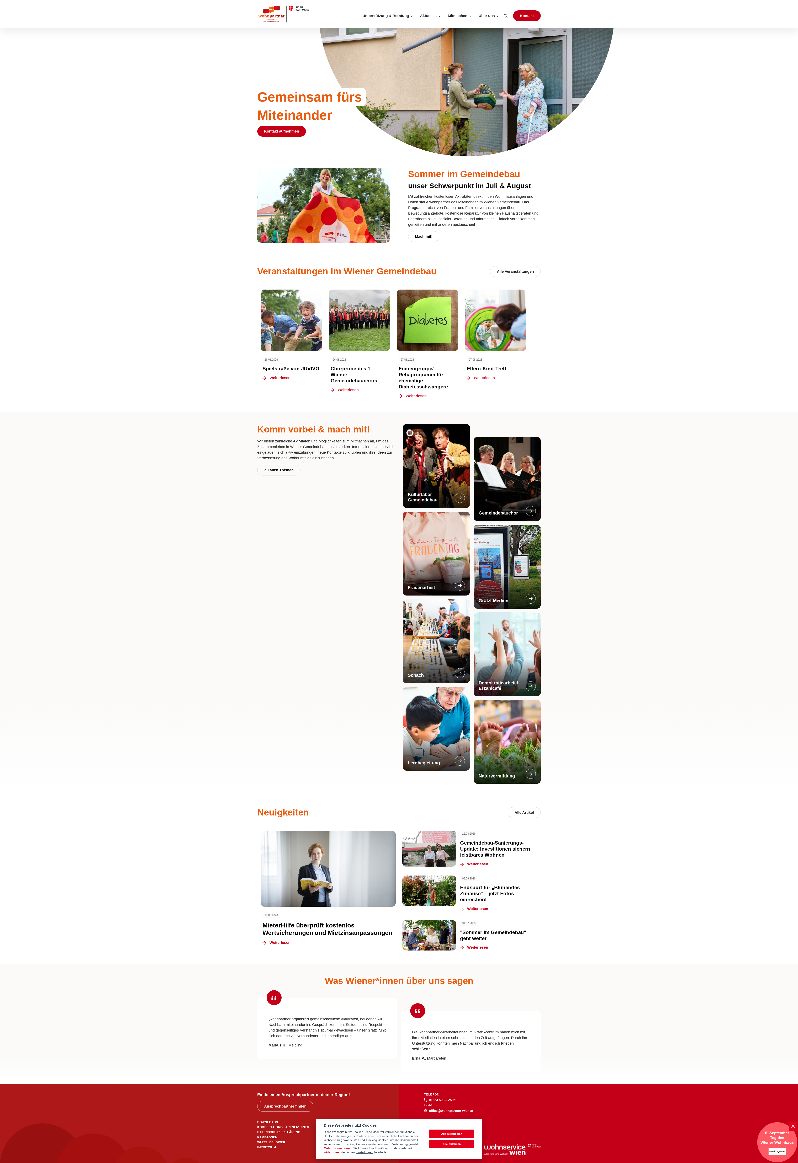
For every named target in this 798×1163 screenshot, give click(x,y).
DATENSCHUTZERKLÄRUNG (278, 1132)
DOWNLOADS (267, 1122)
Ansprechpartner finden (285, 1106)
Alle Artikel (524, 813)
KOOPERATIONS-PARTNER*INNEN (283, 1127)
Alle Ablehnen (452, 1144)
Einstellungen (364, 1152)
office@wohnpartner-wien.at (451, 1111)
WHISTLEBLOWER (271, 1142)
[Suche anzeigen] (505, 16)
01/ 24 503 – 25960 (443, 1100)
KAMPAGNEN (267, 1137)
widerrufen (331, 1152)
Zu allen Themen (279, 470)
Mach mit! (423, 237)
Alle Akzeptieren (451, 1133)
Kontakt (527, 16)
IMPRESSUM (266, 1147)
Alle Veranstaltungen (515, 271)
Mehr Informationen (338, 1148)
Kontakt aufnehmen (281, 131)
